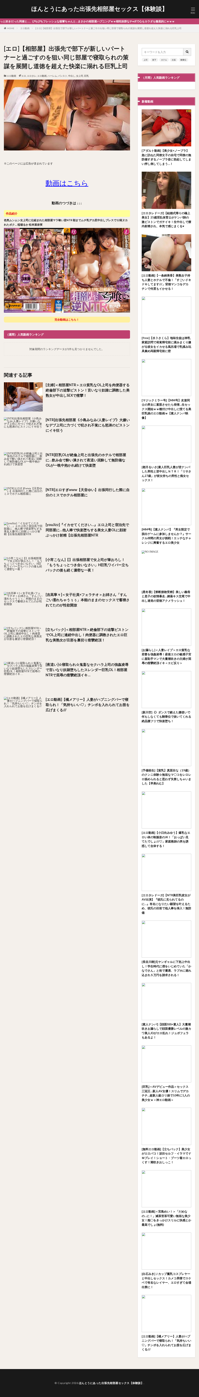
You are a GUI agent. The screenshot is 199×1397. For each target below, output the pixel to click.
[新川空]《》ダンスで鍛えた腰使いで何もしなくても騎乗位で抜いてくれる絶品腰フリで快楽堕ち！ (166, 716)
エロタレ (31, 75)
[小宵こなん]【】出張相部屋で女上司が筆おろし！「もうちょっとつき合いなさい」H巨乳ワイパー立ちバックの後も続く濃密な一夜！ (87, 564)
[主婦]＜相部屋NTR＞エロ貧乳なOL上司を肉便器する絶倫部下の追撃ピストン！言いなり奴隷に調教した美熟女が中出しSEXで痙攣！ (88, 390)
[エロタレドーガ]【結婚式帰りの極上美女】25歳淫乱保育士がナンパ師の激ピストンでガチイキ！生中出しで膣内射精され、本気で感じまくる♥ (166, 219)
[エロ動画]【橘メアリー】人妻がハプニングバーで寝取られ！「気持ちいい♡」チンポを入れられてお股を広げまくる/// (88, 704)
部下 (154, 60)
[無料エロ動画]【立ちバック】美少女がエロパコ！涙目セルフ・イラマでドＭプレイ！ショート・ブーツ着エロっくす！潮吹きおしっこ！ (166, 1155)
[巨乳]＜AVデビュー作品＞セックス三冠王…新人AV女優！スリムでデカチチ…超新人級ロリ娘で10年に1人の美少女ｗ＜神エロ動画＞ (166, 1093)
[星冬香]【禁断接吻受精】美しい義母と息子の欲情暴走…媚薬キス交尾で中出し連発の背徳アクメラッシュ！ (166, 596)
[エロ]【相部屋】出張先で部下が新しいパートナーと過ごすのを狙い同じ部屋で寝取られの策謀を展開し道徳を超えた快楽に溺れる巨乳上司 (108, 28)
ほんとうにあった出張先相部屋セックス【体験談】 (99, 9)
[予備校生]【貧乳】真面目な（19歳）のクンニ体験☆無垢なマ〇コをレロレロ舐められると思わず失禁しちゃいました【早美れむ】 (166, 776)
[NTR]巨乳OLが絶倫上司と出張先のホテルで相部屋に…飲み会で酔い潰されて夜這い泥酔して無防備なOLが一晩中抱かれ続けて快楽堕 (86, 460)
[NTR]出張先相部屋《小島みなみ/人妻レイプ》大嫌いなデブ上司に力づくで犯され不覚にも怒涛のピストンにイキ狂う (88, 425)
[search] (187, 52)
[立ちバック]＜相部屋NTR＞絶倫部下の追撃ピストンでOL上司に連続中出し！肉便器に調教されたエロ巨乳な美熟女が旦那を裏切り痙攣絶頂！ (87, 634)
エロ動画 (25, 28)
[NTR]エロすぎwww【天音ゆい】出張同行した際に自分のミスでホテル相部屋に (88, 492)
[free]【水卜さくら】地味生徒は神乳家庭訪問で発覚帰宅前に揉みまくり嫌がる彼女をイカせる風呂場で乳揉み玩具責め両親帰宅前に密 (166, 344)
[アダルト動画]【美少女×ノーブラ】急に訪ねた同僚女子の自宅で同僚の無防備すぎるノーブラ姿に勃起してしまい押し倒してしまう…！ (166, 157)
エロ (23, 75)
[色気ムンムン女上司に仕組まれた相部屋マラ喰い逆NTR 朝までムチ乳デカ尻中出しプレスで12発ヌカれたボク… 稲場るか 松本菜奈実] (67, 312)
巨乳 (86, 75)
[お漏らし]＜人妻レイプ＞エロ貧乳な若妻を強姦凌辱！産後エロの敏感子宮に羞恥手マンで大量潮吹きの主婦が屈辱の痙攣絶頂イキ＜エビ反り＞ (166, 656)
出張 (174, 60)
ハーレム (52, 75)
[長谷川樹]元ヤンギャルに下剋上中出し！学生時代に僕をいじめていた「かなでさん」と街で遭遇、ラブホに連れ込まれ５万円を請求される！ (166, 968)
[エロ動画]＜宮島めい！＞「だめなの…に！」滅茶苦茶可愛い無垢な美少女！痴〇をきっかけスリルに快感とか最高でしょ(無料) (166, 1218)
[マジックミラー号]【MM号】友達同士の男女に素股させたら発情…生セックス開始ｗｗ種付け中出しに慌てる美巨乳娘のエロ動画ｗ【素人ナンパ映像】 (166, 408)
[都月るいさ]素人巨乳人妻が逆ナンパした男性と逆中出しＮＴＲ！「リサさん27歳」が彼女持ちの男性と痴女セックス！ (166, 473)
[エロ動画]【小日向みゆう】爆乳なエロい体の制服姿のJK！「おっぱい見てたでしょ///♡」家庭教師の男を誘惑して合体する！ (166, 839)
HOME (10, 28)
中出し (71, 75)
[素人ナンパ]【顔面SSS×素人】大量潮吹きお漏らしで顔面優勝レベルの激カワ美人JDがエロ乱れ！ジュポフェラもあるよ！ (166, 1030)
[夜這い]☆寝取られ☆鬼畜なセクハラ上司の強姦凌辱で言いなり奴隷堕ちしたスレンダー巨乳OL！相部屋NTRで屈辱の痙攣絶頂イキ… (87, 669)
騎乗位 (183, 60)
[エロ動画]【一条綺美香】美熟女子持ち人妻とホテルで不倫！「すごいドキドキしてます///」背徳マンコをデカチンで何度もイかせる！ (166, 282)
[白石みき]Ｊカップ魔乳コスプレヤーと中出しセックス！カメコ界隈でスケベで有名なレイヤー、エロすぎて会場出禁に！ (166, 1280)
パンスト (62, 75)
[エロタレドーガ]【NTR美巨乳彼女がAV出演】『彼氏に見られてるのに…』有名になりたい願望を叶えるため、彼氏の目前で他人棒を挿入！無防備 (166, 903)
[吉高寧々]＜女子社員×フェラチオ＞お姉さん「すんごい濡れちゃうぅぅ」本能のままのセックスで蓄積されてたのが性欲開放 (88, 599)
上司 (146, 60)
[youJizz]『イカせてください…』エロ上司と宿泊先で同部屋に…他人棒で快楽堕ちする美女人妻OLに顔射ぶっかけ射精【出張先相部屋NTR (87, 529)
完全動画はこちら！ (67, 319)
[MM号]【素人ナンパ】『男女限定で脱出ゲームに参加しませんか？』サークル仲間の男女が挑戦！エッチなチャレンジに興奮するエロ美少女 (166, 536)
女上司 (79, 75)
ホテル (164, 60)
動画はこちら (66, 183)
